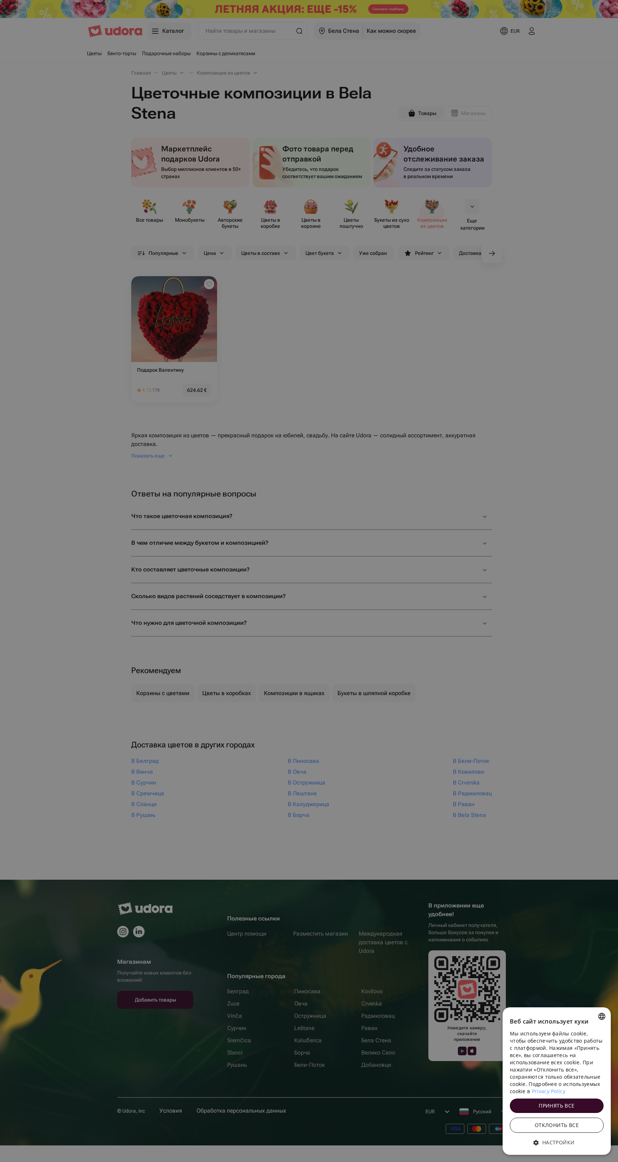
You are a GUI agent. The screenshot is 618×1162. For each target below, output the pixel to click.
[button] (557, 1142)
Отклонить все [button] (557, 1125)
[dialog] (557, 1081)
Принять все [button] (556, 1105)
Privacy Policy (548, 1091)
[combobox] (601, 1016)
